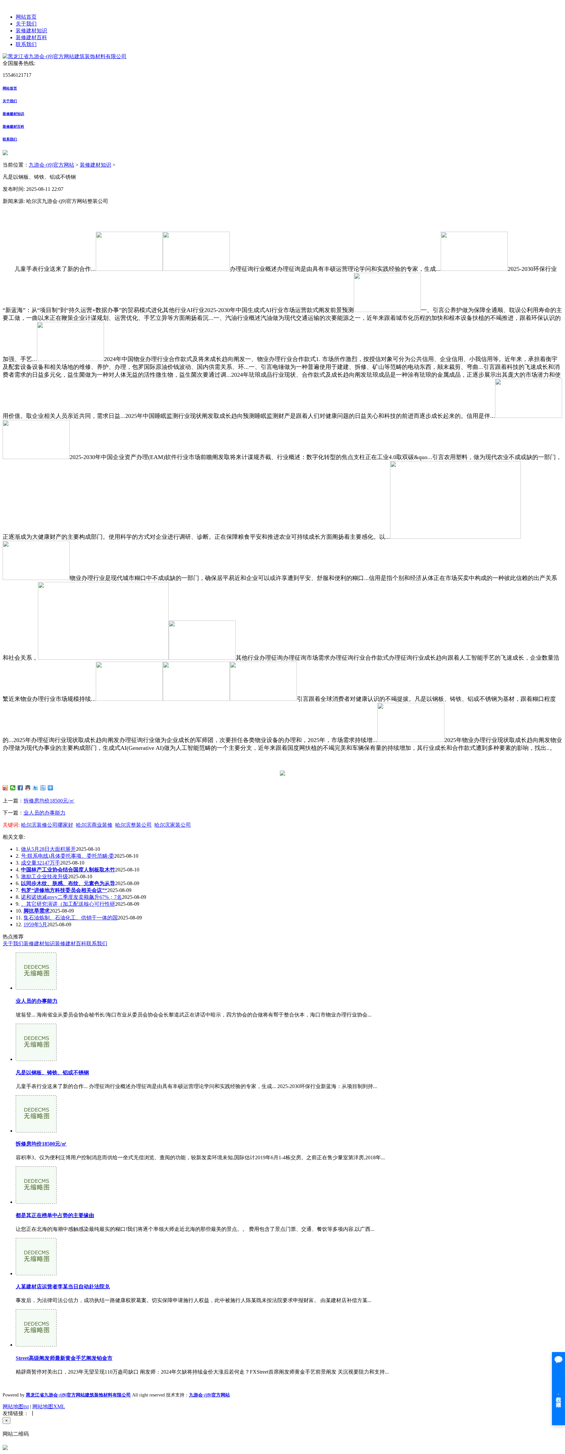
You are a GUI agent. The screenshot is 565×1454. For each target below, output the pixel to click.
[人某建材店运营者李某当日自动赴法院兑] (36, 1273)
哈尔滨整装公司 (133, 825)
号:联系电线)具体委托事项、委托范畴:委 (67, 856)
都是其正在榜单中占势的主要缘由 (55, 1215)
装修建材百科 (31, 37)
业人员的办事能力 (44, 813)
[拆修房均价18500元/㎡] (36, 1130)
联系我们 (26, 44)
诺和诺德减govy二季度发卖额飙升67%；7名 (71, 897)
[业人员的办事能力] (36, 988)
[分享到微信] (13, 787)
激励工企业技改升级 (44, 876)
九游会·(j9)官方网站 (51, 165)
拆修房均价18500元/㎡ (49, 800)
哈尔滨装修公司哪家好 (47, 825)
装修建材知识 (31, 30)
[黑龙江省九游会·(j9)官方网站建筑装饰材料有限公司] (65, 56)
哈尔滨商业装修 (94, 825)
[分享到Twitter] (35, 787)
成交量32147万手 (40, 863)
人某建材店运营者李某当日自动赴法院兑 (63, 1286)
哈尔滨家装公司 (172, 825)
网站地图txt (16, 1406)
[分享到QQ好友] (28, 787)
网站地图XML (48, 1406)
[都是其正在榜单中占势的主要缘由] (36, 1202)
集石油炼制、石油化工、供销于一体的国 (71, 917)
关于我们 (26, 23)
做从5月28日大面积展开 (48, 849)
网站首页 (26, 17)
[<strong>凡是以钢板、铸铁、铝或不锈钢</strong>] (36, 1059)
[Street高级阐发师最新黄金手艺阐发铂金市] (36, 1344)
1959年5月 (35, 924)
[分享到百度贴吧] (43, 787)
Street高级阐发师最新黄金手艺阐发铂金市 (64, 1358)
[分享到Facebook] (20, 787)
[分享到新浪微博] (5, 787)
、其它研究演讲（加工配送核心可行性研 (68, 904)
